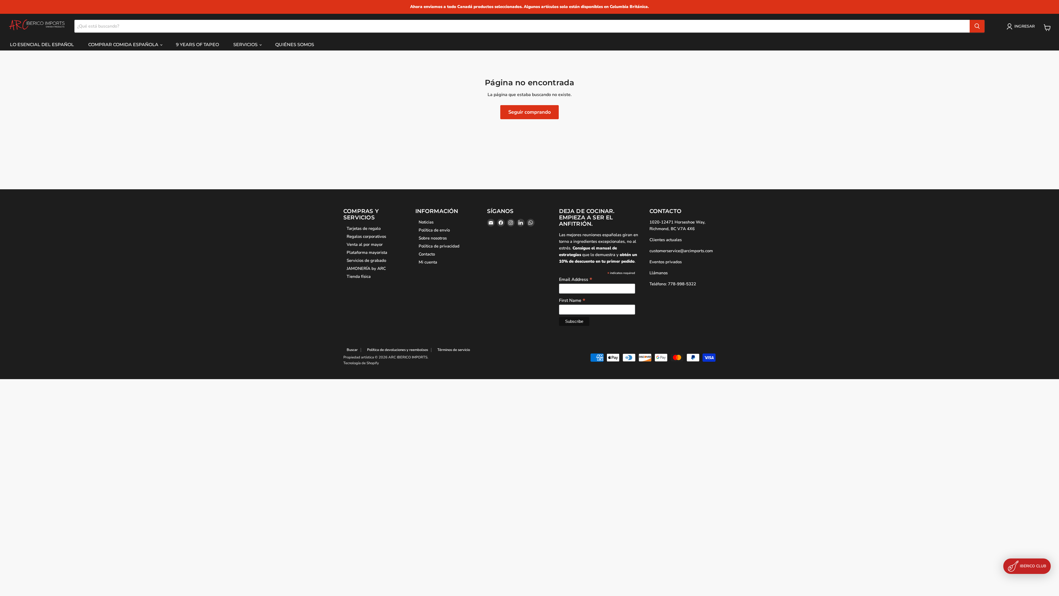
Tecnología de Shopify (361, 363)
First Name (572, 300)
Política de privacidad (439, 246)
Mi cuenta (428, 262)
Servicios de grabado (366, 260)
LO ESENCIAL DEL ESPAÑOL (42, 44)
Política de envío (434, 230)
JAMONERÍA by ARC (366, 268)
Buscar (352, 349)
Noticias (426, 222)
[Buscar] (977, 26)
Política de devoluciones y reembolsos (397, 349)
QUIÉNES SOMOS (294, 44)
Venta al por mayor (365, 244)
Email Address (575, 279)
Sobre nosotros (433, 238)
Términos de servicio (453, 349)
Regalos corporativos (366, 236)
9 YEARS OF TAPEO (197, 44)
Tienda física (359, 276)
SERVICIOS (246, 44)
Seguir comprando (529, 112)
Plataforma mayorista (367, 252)
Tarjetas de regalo (364, 228)
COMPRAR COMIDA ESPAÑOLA (123, 44)
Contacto (427, 254)
